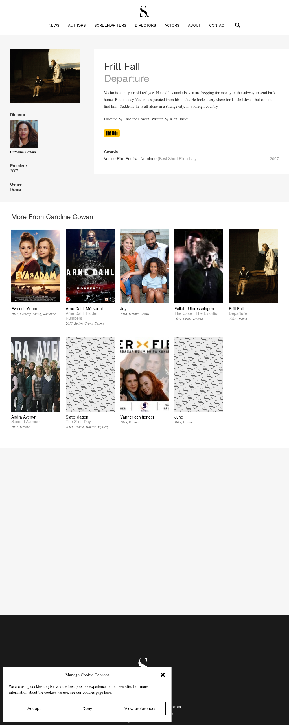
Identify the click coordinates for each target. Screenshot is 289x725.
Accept (33, 708)
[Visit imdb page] (112, 135)
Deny (87, 708)
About (194, 25)
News (54, 25)
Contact (217, 25)
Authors (77, 25)
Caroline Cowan (23, 151)
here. (108, 692)
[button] (163, 675)
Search (238, 24)
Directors (145, 25)
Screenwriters (110, 25)
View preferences (140, 708)
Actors (172, 25)
